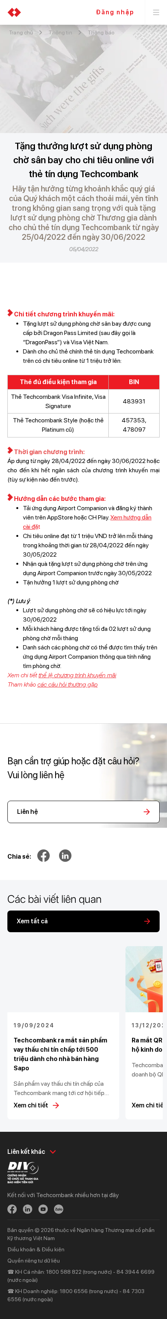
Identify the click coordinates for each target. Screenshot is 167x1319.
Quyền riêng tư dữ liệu (33, 1260)
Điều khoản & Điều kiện (35, 1249)
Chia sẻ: (19, 856)
